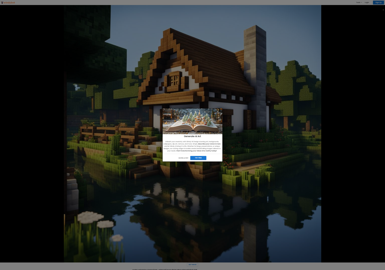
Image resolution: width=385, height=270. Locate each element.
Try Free (198, 158)
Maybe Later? (183, 158)
